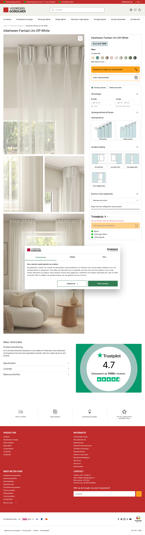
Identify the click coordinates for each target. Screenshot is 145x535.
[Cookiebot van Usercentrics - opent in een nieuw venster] (108, 249)
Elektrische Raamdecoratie (83, 446)
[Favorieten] (135, 10)
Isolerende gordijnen (10, 478)
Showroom (77, 463)
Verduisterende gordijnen (11, 487)
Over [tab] (104, 257)
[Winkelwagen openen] (139, 10)
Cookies (35, 530)
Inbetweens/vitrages (24, 19)
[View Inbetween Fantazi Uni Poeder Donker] (107, 57)
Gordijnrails (135, 19)
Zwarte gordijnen (9, 496)
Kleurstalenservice (80, 440)
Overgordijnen (8, 499)
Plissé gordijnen (44, 19)
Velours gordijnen (9, 490)
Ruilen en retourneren (81, 454)
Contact (79, 471)
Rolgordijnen (61, 19)
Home (5, 26)
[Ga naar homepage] (14, 9)
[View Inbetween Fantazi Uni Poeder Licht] (111, 57)
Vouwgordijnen (100, 19)
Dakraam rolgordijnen (80, 19)
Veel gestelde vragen (81, 437)
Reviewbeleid (44, 530)
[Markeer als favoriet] (80, 38)
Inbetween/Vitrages (16, 26)
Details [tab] (72, 257)
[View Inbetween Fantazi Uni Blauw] (135, 57)
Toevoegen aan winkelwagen (103, 225)
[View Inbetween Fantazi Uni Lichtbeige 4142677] (102, 57)
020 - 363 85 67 (82, 475)
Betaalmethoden (79, 451)
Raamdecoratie (8, 484)
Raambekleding (8, 481)
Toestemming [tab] (41, 257)
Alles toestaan (103, 283)
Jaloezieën (7, 451)
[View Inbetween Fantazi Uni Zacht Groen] (125, 57)
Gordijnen (7, 19)
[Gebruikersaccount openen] (131, 10)
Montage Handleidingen (81, 457)
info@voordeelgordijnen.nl (84, 478)
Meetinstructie (78, 443)
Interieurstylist (78, 466)
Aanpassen (71, 283)
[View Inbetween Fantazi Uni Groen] (130, 57)
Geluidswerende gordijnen (12, 475)
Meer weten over (13, 471)
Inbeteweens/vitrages (10, 440)
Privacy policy (26, 530)
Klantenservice (127, 2)
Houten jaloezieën (118, 19)
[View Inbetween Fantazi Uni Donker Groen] (97, 57)
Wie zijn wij (77, 460)
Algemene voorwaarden (12, 530)
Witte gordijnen (8, 493)
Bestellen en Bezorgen (81, 449)
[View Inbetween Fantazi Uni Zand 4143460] (121, 57)
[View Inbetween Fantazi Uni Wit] (116, 57)
